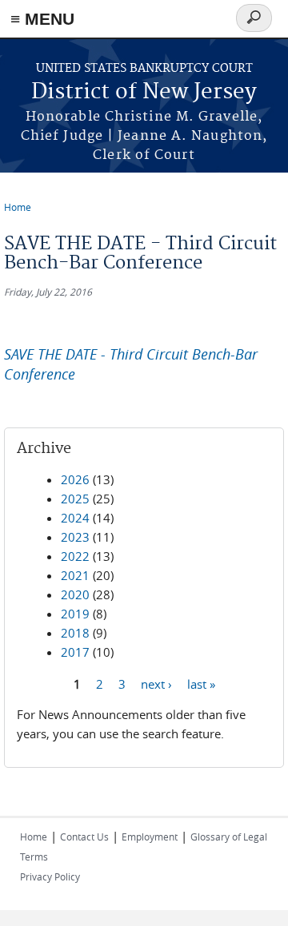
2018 (75, 633)
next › (156, 683)
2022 (75, 556)
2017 (75, 652)
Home (17, 207)
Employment (150, 836)
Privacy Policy (50, 876)
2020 (75, 594)
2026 (75, 479)
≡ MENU (42, 19)
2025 (75, 499)
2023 (75, 537)
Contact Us (84, 836)
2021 (75, 575)
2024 (75, 518)
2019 (75, 614)
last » (201, 683)
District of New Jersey (144, 92)
